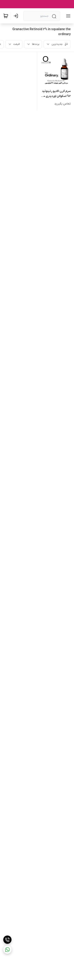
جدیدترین (57, 44)
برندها (35, 44)
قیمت (16, 44)
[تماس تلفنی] (7, 940)
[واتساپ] (7, 949)
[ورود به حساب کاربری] (16, 16)
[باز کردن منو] (67, 16)
